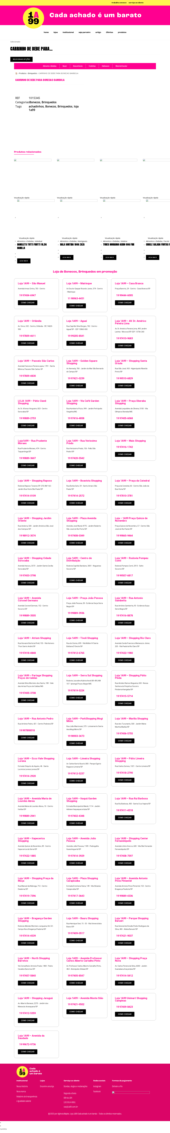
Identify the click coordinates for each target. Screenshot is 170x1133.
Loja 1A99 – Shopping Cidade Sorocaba (34, 559)
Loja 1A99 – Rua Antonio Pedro (35, 718)
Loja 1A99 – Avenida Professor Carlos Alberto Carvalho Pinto (84, 959)
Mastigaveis (82, 241)
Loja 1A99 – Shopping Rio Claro (133, 638)
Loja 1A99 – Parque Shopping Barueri (131, 919)
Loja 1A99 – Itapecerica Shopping (31, 839)
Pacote (166, 241)
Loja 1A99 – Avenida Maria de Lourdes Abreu (35, 799)
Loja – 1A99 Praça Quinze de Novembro (131, 519)
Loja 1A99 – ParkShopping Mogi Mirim (84, 720)
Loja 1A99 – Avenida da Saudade (31, 1037)
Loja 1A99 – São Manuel (31, 283)
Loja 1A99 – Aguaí (76, 320)
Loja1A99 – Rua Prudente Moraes (32, 442)
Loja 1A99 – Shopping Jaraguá (35, 998)
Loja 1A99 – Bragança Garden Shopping (35, 919)
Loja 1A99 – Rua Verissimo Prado (81, 442)
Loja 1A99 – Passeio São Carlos (36, 360)
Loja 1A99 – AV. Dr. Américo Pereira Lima (130, 322)
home (46, 32)
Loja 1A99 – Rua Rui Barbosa (131, 798)
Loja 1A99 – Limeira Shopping (83, 758)
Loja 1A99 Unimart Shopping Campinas (131, 999)
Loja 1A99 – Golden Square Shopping (81, 362)
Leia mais (24, 261)
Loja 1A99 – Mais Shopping (130, 440)
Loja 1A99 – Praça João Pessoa (84, 598)
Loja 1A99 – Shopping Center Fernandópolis (131, 839)
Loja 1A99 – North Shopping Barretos (34, 959)
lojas (56, 32)
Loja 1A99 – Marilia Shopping (131, 718)
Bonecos (34, 102)
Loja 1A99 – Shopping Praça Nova (131, 959)
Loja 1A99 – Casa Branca (129, 283)
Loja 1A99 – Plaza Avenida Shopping (81, 519)
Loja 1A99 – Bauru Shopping (82, 918)
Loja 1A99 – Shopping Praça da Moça (35, 879)
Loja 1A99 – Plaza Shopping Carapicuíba (82, 879)
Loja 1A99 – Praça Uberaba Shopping (130, 402)
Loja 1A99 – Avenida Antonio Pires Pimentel (131, 879)
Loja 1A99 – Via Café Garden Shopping (82, 402)
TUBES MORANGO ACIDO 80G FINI (118, 244)
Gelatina (124, 241)
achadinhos (36, 106)
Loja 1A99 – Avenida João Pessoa (81, 839)
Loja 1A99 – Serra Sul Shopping (84, 675)
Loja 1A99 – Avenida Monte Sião (84, 998)
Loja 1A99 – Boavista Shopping (84, 480)
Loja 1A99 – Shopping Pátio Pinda (130, 676)
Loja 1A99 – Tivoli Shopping (82, 638)
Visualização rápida (26, 238)
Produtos (22, 73)
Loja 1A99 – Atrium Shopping (34, 638)
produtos (122, 32)
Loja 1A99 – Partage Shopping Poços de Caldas (35, 676)
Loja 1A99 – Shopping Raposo (35, 480)
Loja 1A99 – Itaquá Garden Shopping (81, 799)
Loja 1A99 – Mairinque (79, 283)
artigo (98, 32)
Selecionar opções (21, 59)
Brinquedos (32, 73)
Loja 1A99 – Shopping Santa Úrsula (131, 362)
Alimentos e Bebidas (25, 241)
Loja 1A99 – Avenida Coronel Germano (29, 599)
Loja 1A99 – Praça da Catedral (132, 480)
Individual (38, 241)
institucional (68, 32)
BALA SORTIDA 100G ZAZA (72, 244)
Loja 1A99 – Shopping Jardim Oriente (34, 519)
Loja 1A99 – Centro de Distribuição (79, 559)
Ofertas (109, 32)
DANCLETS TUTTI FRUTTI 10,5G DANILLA (32, 246)
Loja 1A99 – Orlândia (29, 320)
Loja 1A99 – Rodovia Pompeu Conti (131, 559)
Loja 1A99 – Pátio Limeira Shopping (129, 759)
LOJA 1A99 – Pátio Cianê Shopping (32, 402)
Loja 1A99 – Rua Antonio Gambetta (129, 599)
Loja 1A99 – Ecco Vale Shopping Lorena (36, 759)
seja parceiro (84, 32)
